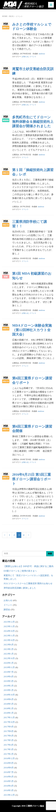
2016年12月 (9, 758)
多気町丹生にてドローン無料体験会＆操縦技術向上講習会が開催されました (33, 121)
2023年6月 (9, 644)
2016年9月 (9, 763)
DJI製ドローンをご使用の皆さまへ (20, 571)
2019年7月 (9, 672)
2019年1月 (9, 690)
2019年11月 (9, 667)
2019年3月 (9, 681)
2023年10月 (9, 640)
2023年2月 (9, 649)
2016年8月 (9, 767)
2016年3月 (9, 790)
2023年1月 (9, 654)
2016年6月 (9, 776)
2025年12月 (9, 622)
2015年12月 (9, 795)
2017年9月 (9, 727)
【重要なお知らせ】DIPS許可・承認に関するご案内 (28, 566)
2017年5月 (9, 740)
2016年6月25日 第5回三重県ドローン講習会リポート (31, 479)
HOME (4, 16)
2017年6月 (9, 736)
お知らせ (25, 57)
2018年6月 (9, 699)
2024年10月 (9, 631)
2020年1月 (9, 663)
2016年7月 (9, 772)
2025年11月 (9, 626)
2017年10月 (9, 722)
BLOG (11, 16)
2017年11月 (9, 717)
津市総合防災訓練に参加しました (20, 588)
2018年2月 (9, 708)
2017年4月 (9, 745)
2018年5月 (9, 704)
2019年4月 (9, 676)
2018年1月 (9, 713)
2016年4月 (9, 786)
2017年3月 (9, 749)
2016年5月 (9, 781)
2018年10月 (9, 695)
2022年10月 (9, 658)
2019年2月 (9, 686)
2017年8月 (9, 731)
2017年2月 (9, 754)
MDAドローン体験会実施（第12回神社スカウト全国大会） (32, 330)
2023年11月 (9, 635)
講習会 (7, 609)
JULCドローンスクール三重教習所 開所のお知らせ (28, 583)
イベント (32, 57)
